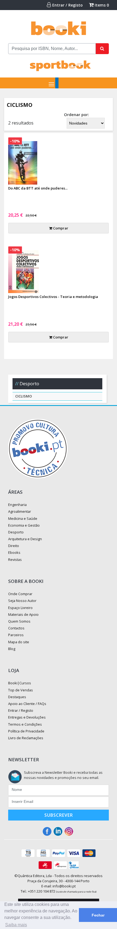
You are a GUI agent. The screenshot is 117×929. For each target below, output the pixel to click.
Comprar (60, 228)
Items (101, 5)
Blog (11, 648)
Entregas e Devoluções (27, 717)
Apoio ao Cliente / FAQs (27, 703)
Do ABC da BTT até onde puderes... (37, 188)
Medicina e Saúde (22, 518)
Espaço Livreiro (20, 607)
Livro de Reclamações (25, 737)
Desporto (29, 384)
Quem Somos (19, 621)
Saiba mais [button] (16, 924)
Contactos (16, 628)
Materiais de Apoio (23, 614)
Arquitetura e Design (25, 538)
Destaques (17, 696)
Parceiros (16, 634)
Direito (13, 545)
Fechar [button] (98, 915)
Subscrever (58, 815)
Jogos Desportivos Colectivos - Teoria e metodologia (53, 296)
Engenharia (17, 504)
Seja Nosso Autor (22, 600)
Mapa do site (18, 641)
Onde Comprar (20, 593)
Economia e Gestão (24, 525)
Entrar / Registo (67, 5)
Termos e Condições (25, 724)
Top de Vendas (20, 690)
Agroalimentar (19, 511)
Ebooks (14, 552)
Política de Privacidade (26, 731)
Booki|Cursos (19, 683)
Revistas (15, 559)
